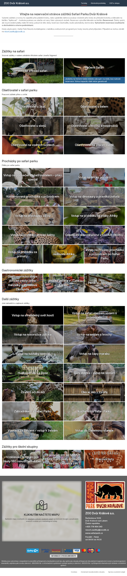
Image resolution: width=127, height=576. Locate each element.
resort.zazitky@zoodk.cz (14, 31)
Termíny (84, 3)
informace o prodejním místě (63, 556)
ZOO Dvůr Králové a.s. (16, 3)
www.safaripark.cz (94, 533)
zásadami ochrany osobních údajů (40, 519)
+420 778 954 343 (93, 526)
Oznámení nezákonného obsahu (93, 572)
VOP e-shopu (114, 3)
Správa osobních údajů (116, 572)
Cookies (74, 572)
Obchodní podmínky (98, 3)
